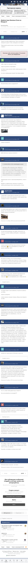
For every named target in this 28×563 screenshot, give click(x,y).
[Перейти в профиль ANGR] (2, 439)
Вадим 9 (5, 541)
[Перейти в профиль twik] (25, 540)
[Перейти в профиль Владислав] (2, 404)
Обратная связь (16, 551)
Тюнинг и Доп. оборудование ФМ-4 (17, 26)
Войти (14, 504)
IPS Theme (4, 551)
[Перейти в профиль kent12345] (2, 205)
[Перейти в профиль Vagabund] (25, 525)
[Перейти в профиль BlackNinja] (2, 227)
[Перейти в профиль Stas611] (2, 60)
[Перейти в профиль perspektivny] (2, 90)
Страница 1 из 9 (14, 31)
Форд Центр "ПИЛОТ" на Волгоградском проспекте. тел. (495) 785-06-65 (20, 12)
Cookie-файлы (23, 551)
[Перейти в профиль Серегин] (2, 460)
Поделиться (7, 512)
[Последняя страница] (26, 32)
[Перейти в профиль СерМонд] (2, 159)
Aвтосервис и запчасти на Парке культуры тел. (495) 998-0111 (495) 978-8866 (7, 12)
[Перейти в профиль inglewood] (2, 241)
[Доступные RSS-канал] (26, 547)
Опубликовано (12, 38)
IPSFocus (10, 551)
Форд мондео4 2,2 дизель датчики (10, 539)
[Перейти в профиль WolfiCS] (2, 386)
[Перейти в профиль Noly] (2, 421)
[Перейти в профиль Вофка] (2, 363)
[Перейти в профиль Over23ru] (2, 37)
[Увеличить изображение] (7, 246)
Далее (23, 31)
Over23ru (6, 25)
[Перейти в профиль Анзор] (2, 269)
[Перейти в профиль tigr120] (2, 104)
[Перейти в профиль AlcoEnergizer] (2, 116)
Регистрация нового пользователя (14, 496)
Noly (6, 420)
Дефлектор (4, 533)
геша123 (5, 534)
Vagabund (5, 528)
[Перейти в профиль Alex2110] (2, 321)
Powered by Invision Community (14, 553)
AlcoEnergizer (8, 115)
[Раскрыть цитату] (3, 164)
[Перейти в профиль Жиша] (25, 533)
